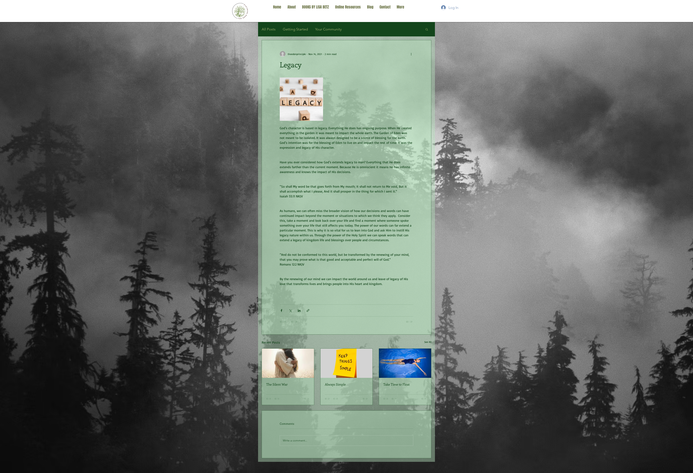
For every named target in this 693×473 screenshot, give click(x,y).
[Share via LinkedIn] (299, 310)
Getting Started (295, 29)
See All (427, 341)
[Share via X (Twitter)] (290, 310)
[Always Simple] (347, 363)
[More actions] (411, 54)
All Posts (269, 29)
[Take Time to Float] (405, 363)
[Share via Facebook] (281, 310)
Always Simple (335, 384)
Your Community (328, 29)
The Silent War (277, 384)
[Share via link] (308, 310)
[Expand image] (301, 99)
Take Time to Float (396, 384)
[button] (426, 29)
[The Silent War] (288, 363)
